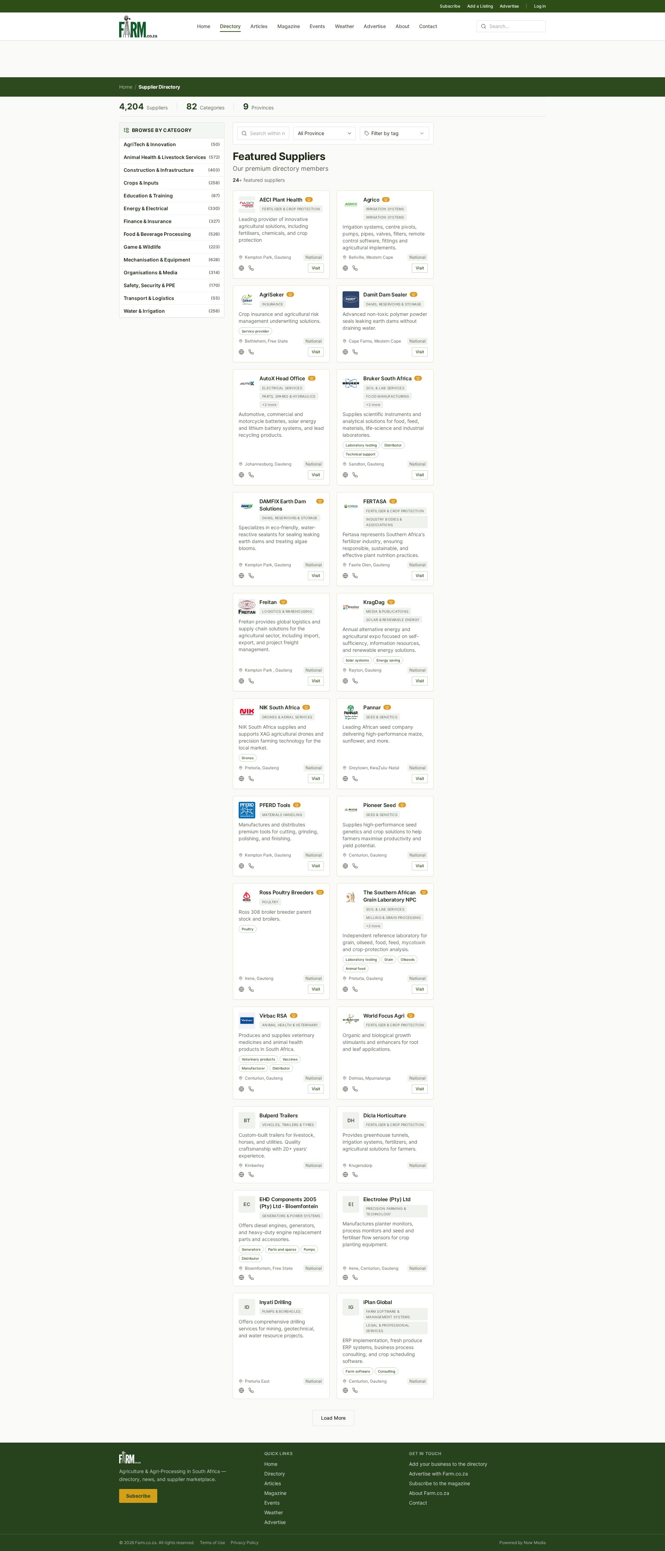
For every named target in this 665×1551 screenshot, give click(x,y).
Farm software (358, 1371)
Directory (230, 26)
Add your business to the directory (448, 1464)
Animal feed (355, 968)
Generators (251, 1249)
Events (317, 26)
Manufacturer (253, 1068)
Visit (316, 268)
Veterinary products (258, 1059)
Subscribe (450, 6)
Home (203, 26)
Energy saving (388, 660)
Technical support (360, 454)
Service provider (255, 331)
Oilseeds (408, 959)
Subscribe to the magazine (439, 1483)
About (402, 26)
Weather (344, 26)
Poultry (248, 929)
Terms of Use (212, 1542)
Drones (248, 758)
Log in (540, 6)
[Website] (241, 268)
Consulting (386, 1371)
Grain (388, 959)
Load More (333, 1418)
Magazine (288, 26)
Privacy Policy (245, 1542)
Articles (259, 26)
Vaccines (290, 1059)
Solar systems (357, 660)
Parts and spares (282, 1249)
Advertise (509, 6)
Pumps (309, 1249)
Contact (428, 26)
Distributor (393, 445)
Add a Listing (480, 6)
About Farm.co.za (429, 1493)
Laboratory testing (361, 445)
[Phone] (251, 268)
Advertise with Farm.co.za (438, 1474)
